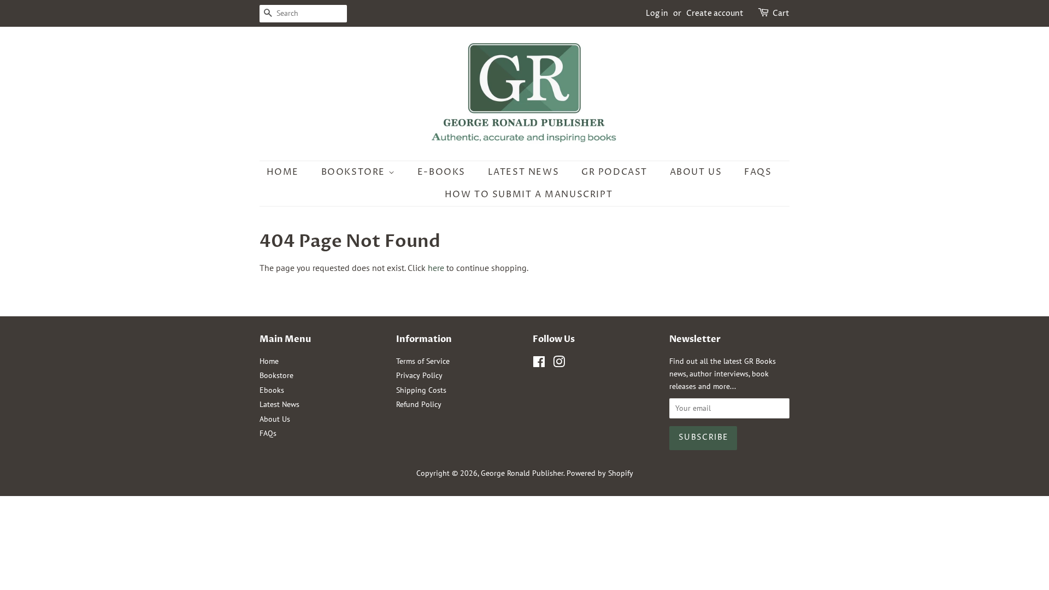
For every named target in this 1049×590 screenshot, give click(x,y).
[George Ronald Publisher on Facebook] (539, 364)
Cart (781, 13)
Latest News (523, 172)
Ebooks (272, 390)
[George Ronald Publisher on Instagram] (559, 364)
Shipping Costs (421, 390)
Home (283, 172)
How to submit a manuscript (529, 194)
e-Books (441, 172)
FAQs (757, 172)
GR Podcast (614, 172)
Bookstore (354, 172)
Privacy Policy (419, 375)
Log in (657, 13)
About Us (696, 172)
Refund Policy (418, 404)
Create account (715, 13)
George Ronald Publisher (522, 473)
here (436, 267)
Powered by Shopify (600, 473)
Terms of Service (423, 361)
